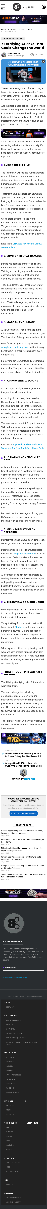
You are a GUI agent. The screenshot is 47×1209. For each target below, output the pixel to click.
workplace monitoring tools (14, 347)
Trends (9, 1136)
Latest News (32, 1123)
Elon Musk (10, 1062)
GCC (6, 1180)
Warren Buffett (12, 1092)
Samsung (10, 1145)
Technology (10, 1123)
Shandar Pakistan (13, 1202)
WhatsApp (10, 1105)
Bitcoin (9, 1110)
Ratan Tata (10, 1079)
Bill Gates (10, 1057)
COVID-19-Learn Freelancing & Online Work (21, 1043)
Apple (8, 1141)
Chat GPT (10, 1132)
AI (26, 1101)
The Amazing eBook (14, 1033)
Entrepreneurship (13, 1197)
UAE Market (10, 1024)
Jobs (8, 1167)
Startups (9, 1158)
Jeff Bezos (10, 1070)
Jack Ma (9, 1066)
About (7, 1003)
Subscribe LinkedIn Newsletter (23, 813)
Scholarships (12, 1171)
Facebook (10, 1114)
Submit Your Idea (13, 1162)
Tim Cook (10, 1088)
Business (8, 1193)
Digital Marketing (13, 1020)
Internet (8, 1101)
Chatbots (19, 627)
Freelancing (10, 1016)
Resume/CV (10, 1029)
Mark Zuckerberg (13, 1075)
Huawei (9, 1149)
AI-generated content (24, 553)
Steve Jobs (10, 1083)
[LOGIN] (44, 7)
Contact (10, 1007)
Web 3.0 (9, 1127)
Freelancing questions (16, 1038)
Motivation (10, 1053)
